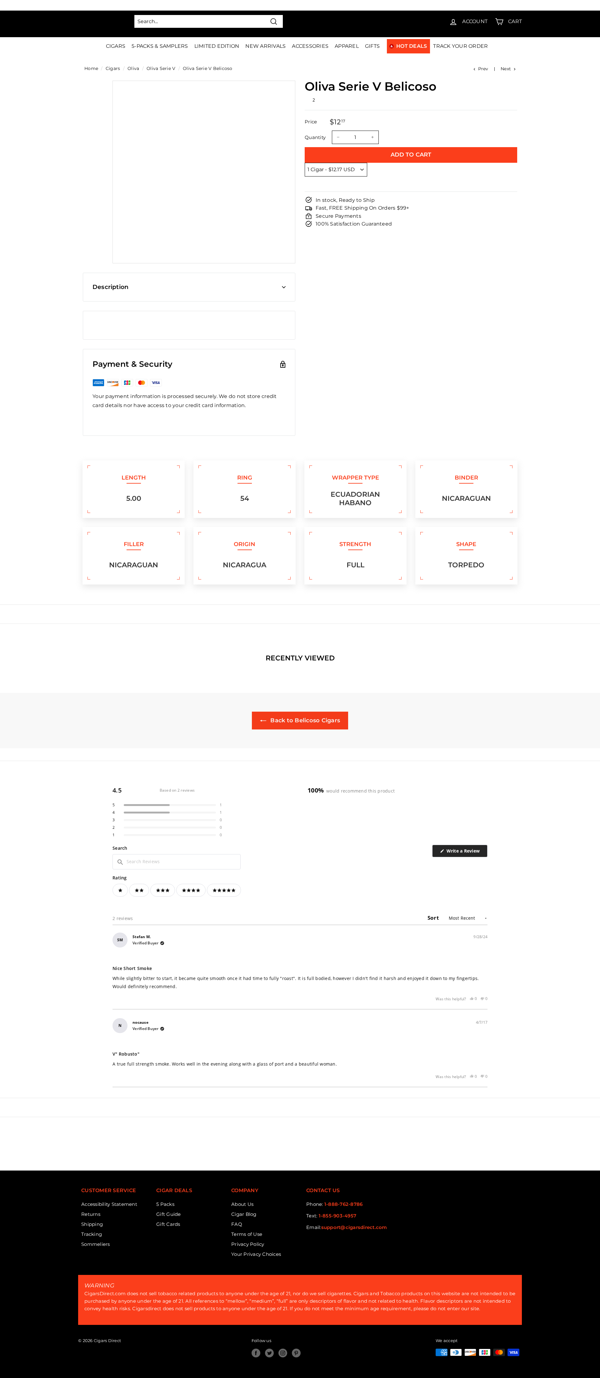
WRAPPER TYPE (355, 477)
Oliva (133, 68)
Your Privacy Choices (256, 1254)
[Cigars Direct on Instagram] (282, 1353)
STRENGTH (355, 544)
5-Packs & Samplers (160, 46)
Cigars (116, 46)
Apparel (347, 46)
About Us (242, 1204)
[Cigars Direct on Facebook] (256, 1353)
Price (311, 122)
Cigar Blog (244, 1214)
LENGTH (134, 477)
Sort (434, 917)
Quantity (315, 137)
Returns (90, 1214)
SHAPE (466, 544)
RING (244, 477)
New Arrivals (265, 46)
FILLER (134, 544)
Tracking (91, 1234)
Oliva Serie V (161, 68)
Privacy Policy (247, 1244)
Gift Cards (168, 1224)
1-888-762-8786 (343, 1204)
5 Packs (165, 1204)
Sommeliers (95, 1244)
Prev (483, 69)
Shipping (92, 1224)
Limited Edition (216, 46)
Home (91, 68)
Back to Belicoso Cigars (304, 720)
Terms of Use (246, 1234)
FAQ (236, 1224)
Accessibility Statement (109, 1204)
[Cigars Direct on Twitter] (269, 1353)
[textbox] (176, 861)
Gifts (372, 46)
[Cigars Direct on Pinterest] (296, 1353)
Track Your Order (460, 46)
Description (110, 287)
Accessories (310, 46)
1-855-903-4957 (338, 1216)
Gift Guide (168, 1214)
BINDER (466, 477)
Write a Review (466, 852)
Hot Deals (411, 46)
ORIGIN (244, 544)
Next (506, 69)
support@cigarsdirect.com (354, 1227)
